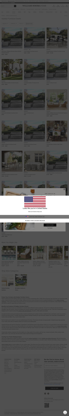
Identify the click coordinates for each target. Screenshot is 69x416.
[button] (65, 412)
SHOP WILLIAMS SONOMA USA (36, 216)
